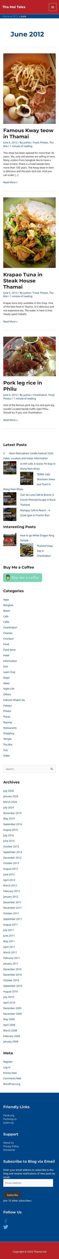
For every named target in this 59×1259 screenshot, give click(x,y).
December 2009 (12, 1008)
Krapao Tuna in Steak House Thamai (22, 281)
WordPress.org (11, 1084)
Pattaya (7, 705)
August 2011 (10, 924)
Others (7, 694)
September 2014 (12, 852)
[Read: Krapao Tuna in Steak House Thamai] (29, 232)
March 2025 (10, 801)
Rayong (7, 722)
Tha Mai (7, 744)
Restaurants (10, 727)
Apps (6, 599)
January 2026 (10, 796)
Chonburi (8, 638)
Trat (5, 750)
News (6, 683)
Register (7, 1061)
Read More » (10, 182)
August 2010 (10, 991)
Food (36, 142)
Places (6, 716)
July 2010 (8, 997)
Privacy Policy (11, 1146)
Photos (44, 142)
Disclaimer (9, 1149)
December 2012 (12, 857)
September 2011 (12, 919)
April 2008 (9, 1024)
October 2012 (11, 863)
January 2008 (10, 1041)
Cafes (6, 621)
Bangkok (8, 605)
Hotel (6, 655)
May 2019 (9, 818)
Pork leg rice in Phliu (22, 386)
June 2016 (9, 840)
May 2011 (9, 941)
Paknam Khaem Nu (14, 700)
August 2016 (10, 829)
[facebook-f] (8, 1222)
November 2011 (12, 907)
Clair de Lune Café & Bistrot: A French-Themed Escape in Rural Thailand (37, 499)
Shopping (8, 733)
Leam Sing (9, 672)
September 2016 (12, 824)
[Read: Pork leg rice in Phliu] (29, 356)
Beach (6, 610)
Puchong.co (10, 1119)
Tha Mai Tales (13, 7)
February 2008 (11, 1036)
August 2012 (10, 868)
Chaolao (7, 633)
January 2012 (10, 896)
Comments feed (12, 1078)
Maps (6, 677)
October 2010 (11, 980)
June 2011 (9, 935)
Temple (7, 739)
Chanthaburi (40, 394)
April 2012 (9, 880)
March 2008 (10, 1030)
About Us (8, 1142)
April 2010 (9, 1002)
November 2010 (12, 974)
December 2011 (12, 902)
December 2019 (12, 813)
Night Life (8, 688)
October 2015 (11, 846)
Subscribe (12, 1195)
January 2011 (10, 963)
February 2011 (11, 958)
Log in (6, 1067)
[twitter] (5, 1228)
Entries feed (10, 1072)
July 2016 (8, 835)
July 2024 (8, 807)
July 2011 (8, 930)
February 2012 (11, 891)
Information (10, 661)
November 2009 (12, 1013)
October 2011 (11, 913)
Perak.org (8, 1115)
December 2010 (12, 969)
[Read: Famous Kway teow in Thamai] (29, 88)
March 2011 (10, 952)
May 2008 (9, 1019)
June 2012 (9, 874)
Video (6, 755)
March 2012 (10, 885)
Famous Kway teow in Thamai (28, 133)
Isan (5, 666)
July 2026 (8, 790)
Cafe (5, 616)
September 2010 (12, 985)
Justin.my (8, 1122)
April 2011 (9, 946)
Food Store (9, 649)
